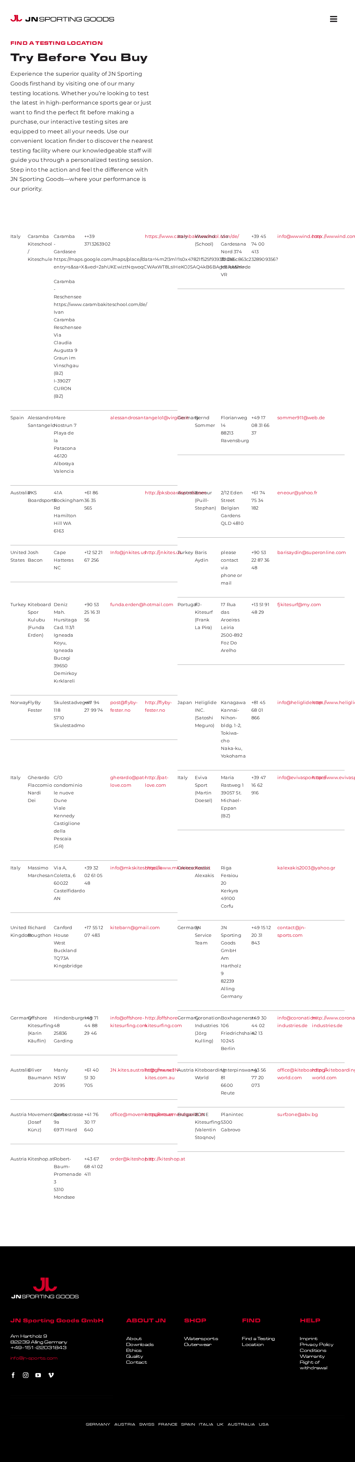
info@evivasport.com (301, 777)
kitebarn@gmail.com (135, 927)
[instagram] (25, 1375)
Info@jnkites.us (128, 552)
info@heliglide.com (300, 702)
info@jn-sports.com (34, 1358)
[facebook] (13, 1375)
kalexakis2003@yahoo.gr (306, 867)
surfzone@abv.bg (297, 1114)
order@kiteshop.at (131, 1159)
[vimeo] (51, 1375)
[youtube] (38, 1375)
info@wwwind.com (299, 236)
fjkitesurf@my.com (299, 604)
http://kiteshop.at (165, 1159)
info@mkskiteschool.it (136, 867)
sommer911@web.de (301, 417)
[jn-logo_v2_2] (62, 17)
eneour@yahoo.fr (297, 492)
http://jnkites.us (163, 552)
